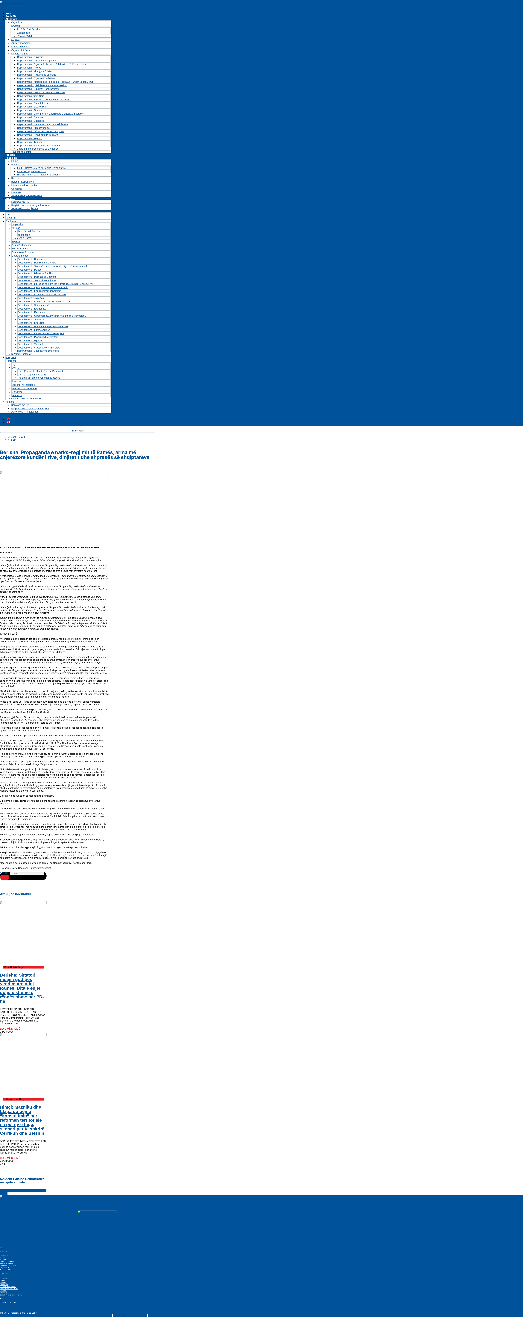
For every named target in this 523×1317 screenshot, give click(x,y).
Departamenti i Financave (31, 110)
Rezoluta (16, 178)
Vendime (3, 1283)
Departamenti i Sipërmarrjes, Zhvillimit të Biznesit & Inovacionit (51, 113)
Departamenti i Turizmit (29, 142)
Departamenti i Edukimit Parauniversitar (38, 89)
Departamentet (19, 53)
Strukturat (4, 1255)
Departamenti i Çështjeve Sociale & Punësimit (42, 85)
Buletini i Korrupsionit (22, 181)
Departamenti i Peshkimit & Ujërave (36, 60)
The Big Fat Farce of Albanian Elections (38, 174)
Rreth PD (10, 16)
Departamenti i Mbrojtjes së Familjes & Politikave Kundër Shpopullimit (55, 82)
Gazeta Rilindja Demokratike (26, 195)
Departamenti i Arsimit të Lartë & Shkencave (41, 92)
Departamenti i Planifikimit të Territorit (37, 135)
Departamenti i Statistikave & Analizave (38, 145)
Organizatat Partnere (22, 50)
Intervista (16, 192)
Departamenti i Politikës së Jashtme (36, 74)
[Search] (4, 877)
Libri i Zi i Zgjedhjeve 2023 (31, 171)
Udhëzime (4, 1285)
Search (4, 873)
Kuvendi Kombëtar (21, 152)
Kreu (8, 13)
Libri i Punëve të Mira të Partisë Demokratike (41, 168)
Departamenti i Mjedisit (29, 138)
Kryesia (15, 39)
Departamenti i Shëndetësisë (33, 103)
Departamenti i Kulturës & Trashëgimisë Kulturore (44, 99)
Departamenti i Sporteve (30, 117)
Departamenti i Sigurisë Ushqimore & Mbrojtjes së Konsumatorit (51, 64)
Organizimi (17, 22)
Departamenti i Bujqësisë (30, 57)
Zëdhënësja (23, 32)
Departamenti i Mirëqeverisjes (33, 128)
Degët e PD (4, 1267)
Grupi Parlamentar (21, 43)
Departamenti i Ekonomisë (31, 106)
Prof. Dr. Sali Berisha (28, 29)
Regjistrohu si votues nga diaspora (30, 205)
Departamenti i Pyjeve (29, 67)
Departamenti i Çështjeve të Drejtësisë (38, 148)
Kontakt (10, 198)
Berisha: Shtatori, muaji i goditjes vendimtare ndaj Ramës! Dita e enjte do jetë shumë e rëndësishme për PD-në (22, 988)
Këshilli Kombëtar (20, 46)
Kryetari (3, 1257)
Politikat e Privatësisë (8, 1302)
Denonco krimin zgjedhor (24, 208)
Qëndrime (16, 188)
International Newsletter (24, 185)
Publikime (11, 157)
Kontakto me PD (20, 201)
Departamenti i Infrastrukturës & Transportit (40, 131)
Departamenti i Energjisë (30, 120)
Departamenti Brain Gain (30, 96)
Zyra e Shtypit (24, 36)
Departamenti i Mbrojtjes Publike (34, 71)
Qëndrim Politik (78, 431)
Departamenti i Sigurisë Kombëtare (36, 78)
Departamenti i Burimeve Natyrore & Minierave (42, 124)
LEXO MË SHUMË (10, 1028)
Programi (10, 155)
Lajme (14, 161)
